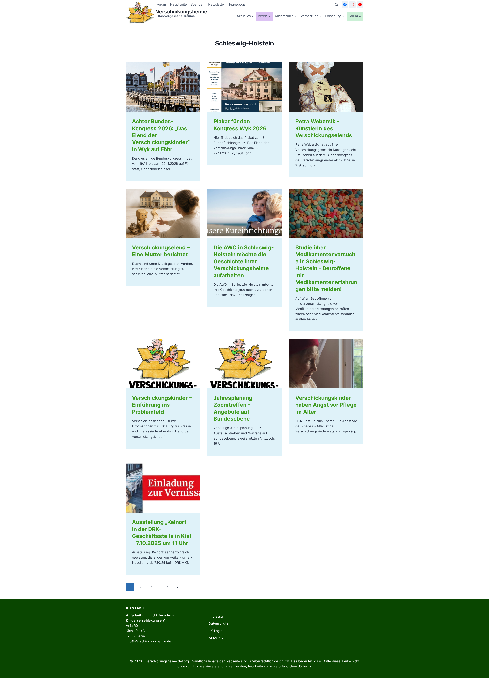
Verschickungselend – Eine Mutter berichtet (161, 251)
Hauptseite (178, 4)
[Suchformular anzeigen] (336, 4)
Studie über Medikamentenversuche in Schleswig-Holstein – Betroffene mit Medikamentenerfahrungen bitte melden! (326, 268)
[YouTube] (360, 4)
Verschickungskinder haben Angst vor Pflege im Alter (326, 405)
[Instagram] (352, 4)
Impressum (217, 616)
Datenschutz (218, 623)
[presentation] (163, 87)
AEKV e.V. (216, 638)
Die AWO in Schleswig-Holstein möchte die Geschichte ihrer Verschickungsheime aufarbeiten (244, 261)
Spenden (197, 4)
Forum (161, 4)
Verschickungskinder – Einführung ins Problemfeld (162, 405)
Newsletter (216, 4)
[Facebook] (345, 4)
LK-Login (215, 631)
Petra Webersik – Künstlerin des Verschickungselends (323, 128)
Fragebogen (238, 4)
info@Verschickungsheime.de (148, 641)
